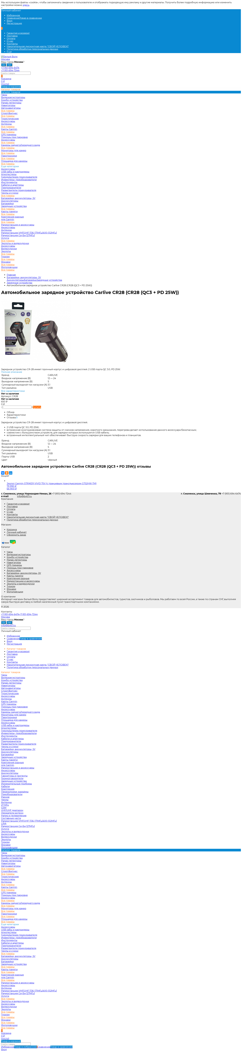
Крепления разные (12, 217)
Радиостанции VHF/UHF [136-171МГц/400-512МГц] (29, 232)
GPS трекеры (14, 565)
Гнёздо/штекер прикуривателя (19, 177)
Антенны (6, 124)
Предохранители (11, 187)
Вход (9, 20)
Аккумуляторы (9, 201)
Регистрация (14, 23)
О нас (10, 41)
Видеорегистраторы (19, 554)
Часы (10, 552)
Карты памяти (9, 211)
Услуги (5, 238)
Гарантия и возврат (18, 33)
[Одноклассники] (6, 473)
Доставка (12, 35)
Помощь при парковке (20, 568)
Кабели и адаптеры (12, 185)
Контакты (12, 43)
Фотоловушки (9, 267)
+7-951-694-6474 (10, 67)
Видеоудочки (9, 248)
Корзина (12, 529)
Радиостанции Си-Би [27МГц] (18, 235)
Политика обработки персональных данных (32, 49)
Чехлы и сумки (9, 193)
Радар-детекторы (17, 560)
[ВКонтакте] (2, 473)
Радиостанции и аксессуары (17, 224)
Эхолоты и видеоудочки (15, 243)
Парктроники (9, 155)
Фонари (6, 262)
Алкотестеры (9, 174)
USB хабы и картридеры (15, 171)
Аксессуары (8, 121)
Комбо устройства (17, 557)
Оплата (11, 38)
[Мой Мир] (10, 473)
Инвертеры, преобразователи (19, 179)
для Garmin (7, 219)
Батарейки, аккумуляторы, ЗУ (18, 198)
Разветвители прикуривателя (18, 190)
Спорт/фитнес (9, 113)
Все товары (8, 110)
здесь (26, 5)
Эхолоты (6, 251)
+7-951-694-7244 (10, 70)
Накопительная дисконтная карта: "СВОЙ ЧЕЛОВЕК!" (38, 46)
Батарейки (7, 203)
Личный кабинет (17, 532)
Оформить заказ (16, 535)
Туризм (5, 256)
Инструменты (9, 182)
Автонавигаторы (11, 108)
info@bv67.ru (24, 496)
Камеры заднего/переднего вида (20, 145)
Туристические (10, 118)
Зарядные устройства (14, 206)
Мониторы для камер (13, 150)
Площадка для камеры (14, 161)
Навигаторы (14, 562)
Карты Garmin (9, 129)
